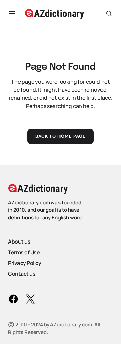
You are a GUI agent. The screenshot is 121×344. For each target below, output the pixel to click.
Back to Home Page (60, 136)
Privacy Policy (24, 263)
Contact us (21, 273)
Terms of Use (24, 252)
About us (19, 241)
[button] (12, 13)
